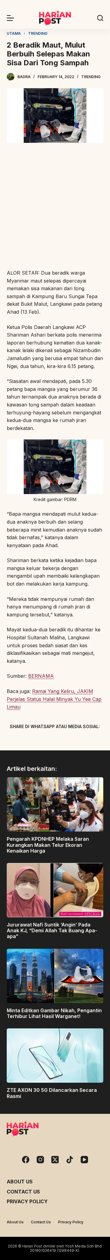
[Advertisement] (55, 207)
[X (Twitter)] (44, 741)
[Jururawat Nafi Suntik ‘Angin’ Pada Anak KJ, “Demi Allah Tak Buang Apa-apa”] (55, 890)
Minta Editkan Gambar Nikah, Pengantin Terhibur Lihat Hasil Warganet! (54, 1013)
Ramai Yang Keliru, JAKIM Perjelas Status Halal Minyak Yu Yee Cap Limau (54, 699)
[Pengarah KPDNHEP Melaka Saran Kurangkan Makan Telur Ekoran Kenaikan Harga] (55, 804)
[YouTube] (84, 1159)
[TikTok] (69, 1159)
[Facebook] (23, 741)
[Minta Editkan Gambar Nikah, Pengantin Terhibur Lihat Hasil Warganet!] (55, 976)
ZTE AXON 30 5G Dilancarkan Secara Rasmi (52, 1093)
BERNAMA (41, 676)
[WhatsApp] (87, 741)
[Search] (100, 18)
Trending (91, 76)
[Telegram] (65, 741)
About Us (20, 1182)
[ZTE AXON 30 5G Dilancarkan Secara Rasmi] (55, 1055)
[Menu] (10, 18)
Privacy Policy (27, 1201)
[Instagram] (40, 1159)
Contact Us (23, 1192)
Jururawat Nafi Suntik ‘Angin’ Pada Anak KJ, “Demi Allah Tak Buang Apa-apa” (52, 930)
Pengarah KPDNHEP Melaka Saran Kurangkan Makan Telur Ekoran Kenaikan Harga (48, 845)
